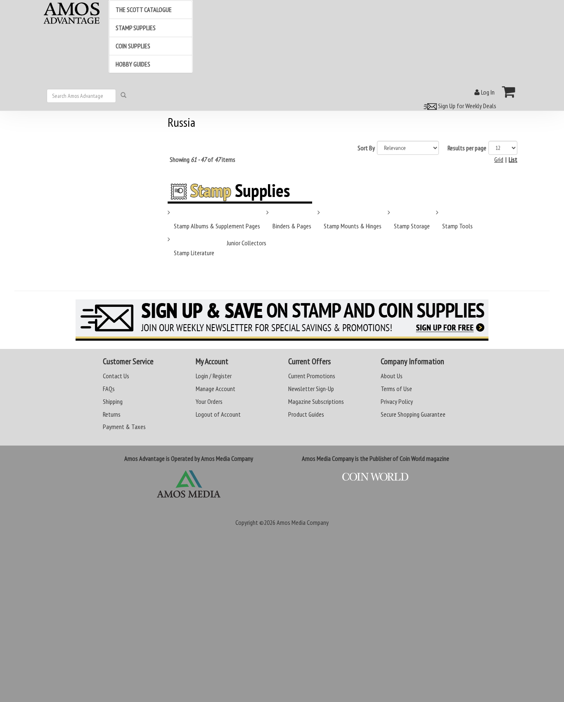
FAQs (109, 388)
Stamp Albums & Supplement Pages (217, 226)
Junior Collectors (246, 243)
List (513, 159)
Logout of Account (218, 414)
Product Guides (306, 414)
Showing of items (202, 159)
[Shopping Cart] (509, 91)
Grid (498, 159)
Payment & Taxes (124, 426)
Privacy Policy (397, 401)
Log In (487, 92)
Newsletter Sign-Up (311, 388)
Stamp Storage (412, 226)
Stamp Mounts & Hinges (353, 226)
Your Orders (209, 401)
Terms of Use (396, 388)
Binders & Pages (292, 226)
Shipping (113, 401)
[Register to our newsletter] (282, 320)
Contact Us (116, 376)
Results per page (467, 148)
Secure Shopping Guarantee (413, 414)
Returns (112, 414)
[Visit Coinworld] (375, 477)
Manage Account (215, 388)
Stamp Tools (457, 226)
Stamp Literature (194, 253)
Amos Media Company (303, 522)
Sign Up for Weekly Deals (466, 106)
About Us (392, 376)
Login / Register (214, 376)
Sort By (366, 148)
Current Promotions (311, 376)
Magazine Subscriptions (316, 401)
